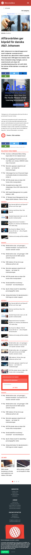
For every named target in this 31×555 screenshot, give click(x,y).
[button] (13, 482)
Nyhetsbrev (15, 493)
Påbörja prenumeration (15, 507)
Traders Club (15, 491)
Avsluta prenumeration (15, 508)
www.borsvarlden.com (14, 521)
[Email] (5, 76)
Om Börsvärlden (15, 494)
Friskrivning (15, 502)
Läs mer (13, 551)
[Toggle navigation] (28, 3)
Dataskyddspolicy (14, 503)
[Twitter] (14, 73)
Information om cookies (15, 505)
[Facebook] (5, 73)
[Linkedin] (23, 73)
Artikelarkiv (15, 496)
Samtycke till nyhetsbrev (10, 380)
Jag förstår (5, 551)
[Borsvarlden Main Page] (8, 3)
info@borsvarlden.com (15, 520)
